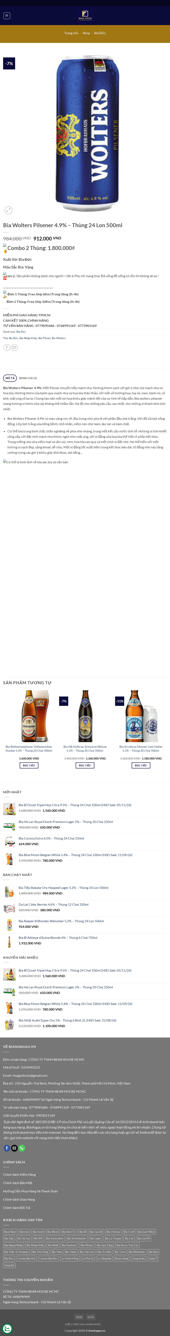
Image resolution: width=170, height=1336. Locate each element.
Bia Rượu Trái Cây (127, 1245)
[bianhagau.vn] (85, 15)
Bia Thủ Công (40, 1251)
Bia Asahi (38, 1231)
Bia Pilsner (44, 338)
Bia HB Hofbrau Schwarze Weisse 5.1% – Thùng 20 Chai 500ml (85, 748)
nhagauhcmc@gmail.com (29, 1075)
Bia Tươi (120, 1251)
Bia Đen (153, 1251)
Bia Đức (100, 33)
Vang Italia (138, 1258)
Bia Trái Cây (87, 1251)
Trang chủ (71, 33)
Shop (86, 33)
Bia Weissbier (137, 1251)
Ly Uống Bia (104, 1258)
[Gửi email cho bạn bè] (14, 347)
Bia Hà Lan (23, 1238)
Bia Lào (129, 1238)
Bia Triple (70, 1251)
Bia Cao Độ (96, 1231)
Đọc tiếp (29, 765)
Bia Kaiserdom (54, 1238)
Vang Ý (153, 1258)
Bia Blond (52, 1231)
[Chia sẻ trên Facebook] (7, 347)
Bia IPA (38, 1238)
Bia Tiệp (56, 1251)
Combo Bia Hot (26, 1258)
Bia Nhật (53, 1245)
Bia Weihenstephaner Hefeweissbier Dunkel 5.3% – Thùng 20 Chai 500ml (29, 748)
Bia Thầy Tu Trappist (16, 1251)
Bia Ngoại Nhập (13, 1245)
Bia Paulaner (69, 1245)
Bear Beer (10, 1231)
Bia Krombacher (76, 1238)
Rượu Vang (122, 1258)
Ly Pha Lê (88, 1258)
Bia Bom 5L (69, 1231)
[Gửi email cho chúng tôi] (14, 1148)
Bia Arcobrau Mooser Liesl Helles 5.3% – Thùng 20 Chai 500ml (140, 748)
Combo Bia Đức (48, 1258)
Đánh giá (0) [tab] (28, 378)
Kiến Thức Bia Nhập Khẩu (83, 1324)
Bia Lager (95, 1238)
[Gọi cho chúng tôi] (21, 1148)
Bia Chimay (113, 1231)
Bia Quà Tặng (105, 1245)
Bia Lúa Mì (143, 1238)
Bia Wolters (59, 338)
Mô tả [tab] (10, 378)
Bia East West (146, 1231)
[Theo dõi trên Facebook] (7, 1148)
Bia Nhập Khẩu (28, 338)
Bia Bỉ (82, 1231)
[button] (7, 15)
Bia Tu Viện (104, 1251)
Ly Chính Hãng (70, 1258)
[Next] (167, 733)
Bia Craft (129, 1231)
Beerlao (24, 1231)
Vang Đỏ (9, 1265)
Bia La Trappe (113, 1238)
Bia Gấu (9, 1238)
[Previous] (3, 733)
